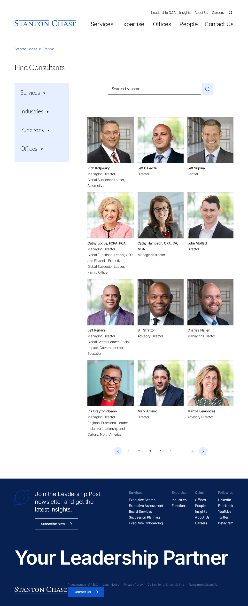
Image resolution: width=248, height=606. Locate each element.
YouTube (224, 511)
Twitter (223, 517)
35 (192, 451)
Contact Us (219, 24)
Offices (162, 24)
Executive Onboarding (146, 523)
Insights (185, 12)
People (188, 24)
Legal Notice (111, 584)
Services (102, 24)
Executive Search (142, 500)
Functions (179, 506)
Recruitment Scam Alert (204, 584)
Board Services (140, 511)
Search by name (126, 88)
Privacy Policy (133, 584)
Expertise (132, 24)
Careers (218, 12)
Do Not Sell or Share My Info (165, 584)
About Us (201, 12)
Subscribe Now (53, 524)
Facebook (225, 506)
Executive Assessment (146, 506)
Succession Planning (144, 517)
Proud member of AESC (83, 584)
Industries (179, 500)
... (181, 451)
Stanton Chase (26, 49)
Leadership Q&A (163, 12)
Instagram (225, 523)
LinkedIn (224, 500)
